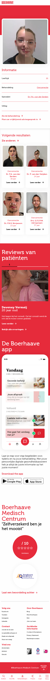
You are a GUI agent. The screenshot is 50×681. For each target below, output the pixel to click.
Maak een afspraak (8, 636)
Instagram (5, 618)
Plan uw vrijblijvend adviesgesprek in (20, 119)
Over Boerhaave (35, 608)
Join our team (31, 621)
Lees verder (7, 324)
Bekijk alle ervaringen (12, 329)
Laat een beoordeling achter (18, 592)
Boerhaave (7, 2)
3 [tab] (40, 265)
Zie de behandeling (11, 116)
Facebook (5, 611)
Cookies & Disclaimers (34, 632)
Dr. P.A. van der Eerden (38, 97)
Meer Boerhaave (32, 615)
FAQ (28, 618)
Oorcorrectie (42, 87)
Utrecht (4, 654)
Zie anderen (9, 140)
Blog (28, 611)
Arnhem (4, 651)
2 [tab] (25, 265)
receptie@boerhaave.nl (9, 633)
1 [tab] (9, 265)
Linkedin (4, 621)
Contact (6, 626)
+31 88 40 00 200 (7, 630)
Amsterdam (5, 648)
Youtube (4, 615)
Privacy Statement (33, 635)
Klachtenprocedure (33, 638)
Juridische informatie (32, 627)
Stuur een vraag (7, 639)
